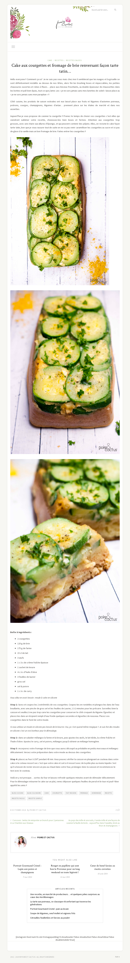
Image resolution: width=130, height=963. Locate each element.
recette (108, 793)
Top (117, 957)
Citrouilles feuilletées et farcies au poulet (50, 917)
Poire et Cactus (38, 810)
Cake (50, 60)
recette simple (35, 798)
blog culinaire (34, 793)
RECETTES (59, 60)
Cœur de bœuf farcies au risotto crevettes (102, 867)
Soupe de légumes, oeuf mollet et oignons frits (52, 913)
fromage (84, 793)
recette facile (18, 798)
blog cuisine (17, 793)
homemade (96, 793)
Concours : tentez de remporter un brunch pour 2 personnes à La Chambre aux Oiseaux (37, 821)
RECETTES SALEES (74, 60)
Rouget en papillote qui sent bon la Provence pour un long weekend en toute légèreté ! (65, 869)
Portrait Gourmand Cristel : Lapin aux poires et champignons (27, 869)
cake (47, 793)
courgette (57, 793)
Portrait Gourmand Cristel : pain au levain (49, 908)
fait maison (71, 793)
